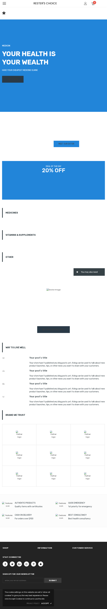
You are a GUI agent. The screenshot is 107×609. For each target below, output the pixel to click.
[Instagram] (26, 563)
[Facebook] (5, 563)
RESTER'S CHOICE (45, 3)
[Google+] (19, 563)
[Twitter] (12, 563)
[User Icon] (85, 3)
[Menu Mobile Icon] (4, 3)
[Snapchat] (40, 563)
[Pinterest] (33, 563)
